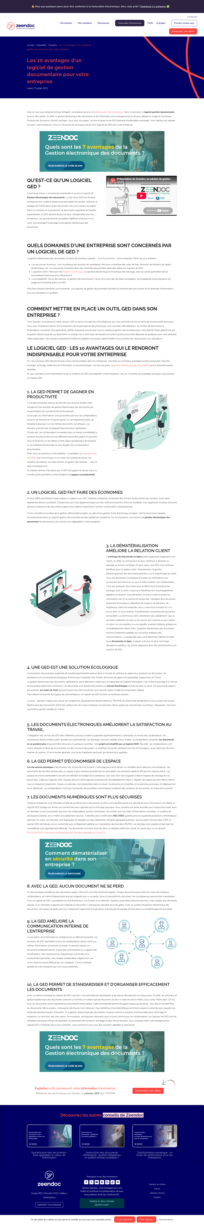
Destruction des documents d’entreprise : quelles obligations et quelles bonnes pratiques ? (102, 1155)
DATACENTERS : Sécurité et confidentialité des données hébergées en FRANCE (66, 832)
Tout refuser (146, 1219)
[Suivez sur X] (91, 1182)
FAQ (55, 1193)
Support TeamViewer (49, 1205)
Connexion (192, 17)
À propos (160, 23)
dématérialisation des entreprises (107, 112)
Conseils (52, 45)
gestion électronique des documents (131, 365)
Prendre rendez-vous (184, 23)
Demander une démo (183, 31)
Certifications (49, 1197)
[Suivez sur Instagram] (107, 1182)
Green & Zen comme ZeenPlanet (102, 1203)
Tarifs (150, 23)
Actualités (41, 45)
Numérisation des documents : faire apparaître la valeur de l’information (49, 1155)
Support (157, 1197)
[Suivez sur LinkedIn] (102, 1182)
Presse (157, 1188)
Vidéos (62, 1193)
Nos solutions (85, 23)
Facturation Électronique (129, 23)
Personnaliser (166, 1219)
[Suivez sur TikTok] (112, 1182)
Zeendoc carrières (157, 1193)
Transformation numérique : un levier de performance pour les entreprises (155, 1155)
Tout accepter (124, 1219)
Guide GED (36, 1193)
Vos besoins (66, 23)
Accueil (30, 45)
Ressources (103, 23)
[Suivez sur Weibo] (118, 1182)
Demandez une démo (148, 1090)
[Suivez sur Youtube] (97, 1182)
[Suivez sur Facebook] (86, 1182)
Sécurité (48, 1193)
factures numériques (73, 271)
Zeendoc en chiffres (157, 1184)
